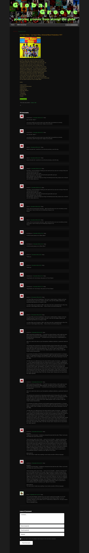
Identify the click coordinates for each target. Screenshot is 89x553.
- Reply (44, 117)
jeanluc (27, 297)
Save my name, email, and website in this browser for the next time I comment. (38, 538)
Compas (32, 102)
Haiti (35, 102)
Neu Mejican (28, 233)
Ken (27, 494)
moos (27, 147)
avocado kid (28, 117)
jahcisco (28, 254)
